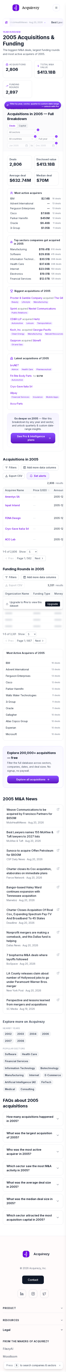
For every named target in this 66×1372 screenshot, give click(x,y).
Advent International (21, 203)
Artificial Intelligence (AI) (20, 1082)
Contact (33, 1280)
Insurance (38, 397)
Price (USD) (40, 490)
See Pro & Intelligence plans (31, 438)
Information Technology (24, 259)
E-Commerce (53, 1075)
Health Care (17, 263)
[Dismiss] (60, 1365)
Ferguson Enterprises (22, 208)
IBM (12, 198)
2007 (8, 1040)
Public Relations (19, 312)
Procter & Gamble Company (26, 297)
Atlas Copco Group (17, 721)
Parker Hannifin (19, 218)
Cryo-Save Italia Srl (21, 386)
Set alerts (40, 475)
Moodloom (10, 1356)
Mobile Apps (52, 397)
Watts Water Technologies (21, 695)
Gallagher (11, 714)
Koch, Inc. (15, 329)
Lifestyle (26, 302)
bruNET (14, 365)
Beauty (15, 302)
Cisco (13, 213)
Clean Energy (18, 334)
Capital (22, 125)
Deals (12, 125)
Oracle (14, 223)
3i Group (15, 227)
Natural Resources (54, 334)
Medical (10, 1089)
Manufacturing (18, 249)
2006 (45, 1033)
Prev (11, 558)
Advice (15, 369)
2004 (33, 1033)
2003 (20, 1033)
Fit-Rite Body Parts (21, 375)
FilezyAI (8, 1348)
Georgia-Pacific (42, 329)
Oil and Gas (17, 344)
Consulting (27, 1089)
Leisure (30, 323)
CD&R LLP (16, 319)
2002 (8, 1033)
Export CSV (15, 475)
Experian (11, 727)
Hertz (36, 319)
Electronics (16, 273)
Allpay (13, 392)
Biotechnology (49, 1068)
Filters (13, 467)
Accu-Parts (16, 403)
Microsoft (11, 734)
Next (37, 558)
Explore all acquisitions (30, 779)
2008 (20, 1040)
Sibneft (37, 340)
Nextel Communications (42, 308)
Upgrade (52, 603)
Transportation (44, 323)
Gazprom (15, 340)
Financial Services (20, 278)
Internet (14, 268)
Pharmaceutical (43, 369)
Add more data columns (41, 467)
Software (15, 254)
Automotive (17, 323)
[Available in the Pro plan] (22, 132)
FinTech (46, 1082)
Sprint (13, 308)
